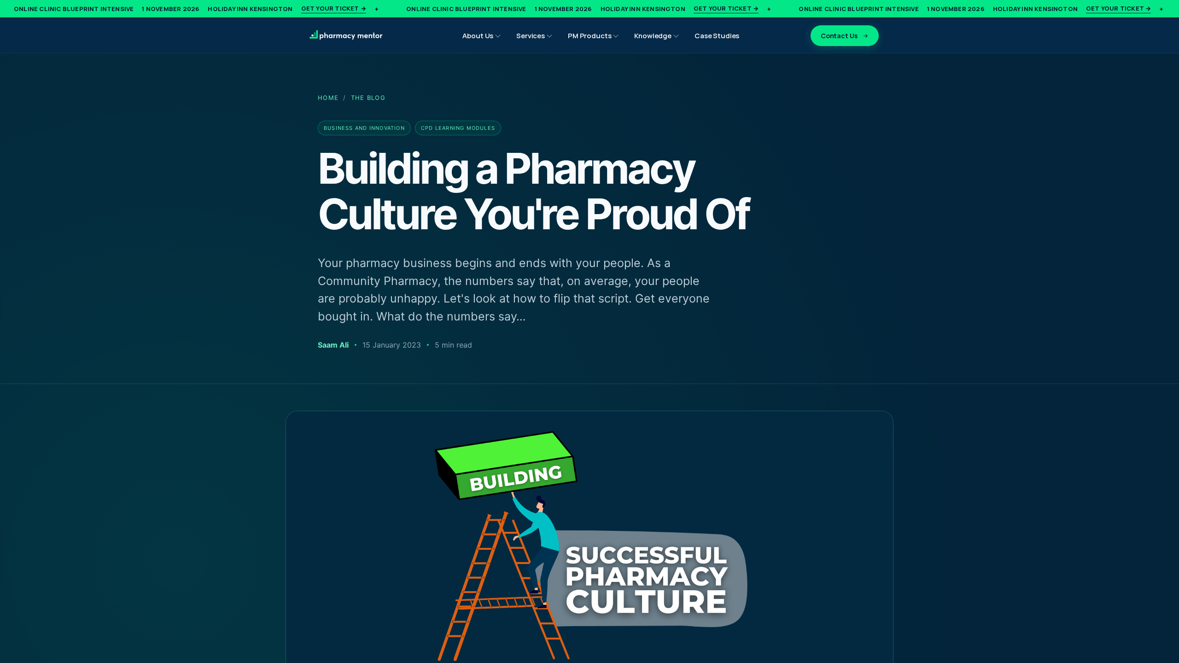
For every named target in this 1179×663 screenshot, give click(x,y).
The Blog (368, 97)
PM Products (589, 36)
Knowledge (652, 36)
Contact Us (839, 35)
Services (530, 36)
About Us (477, 36)
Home (328, 97)
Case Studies (717, 36)
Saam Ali (333, 344)
